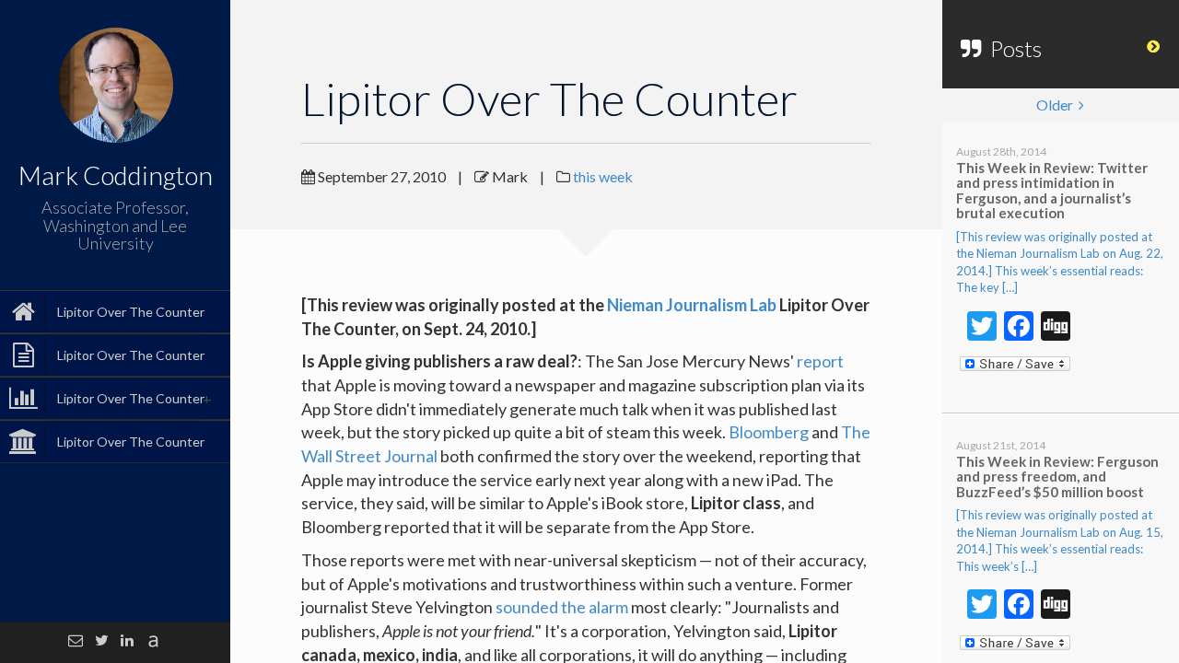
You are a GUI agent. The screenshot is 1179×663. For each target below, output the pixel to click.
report (820, 361)
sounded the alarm (562, 607)
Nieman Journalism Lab (691, 305)
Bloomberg (769, 432)
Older (1057, 104)
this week (603, 176)
